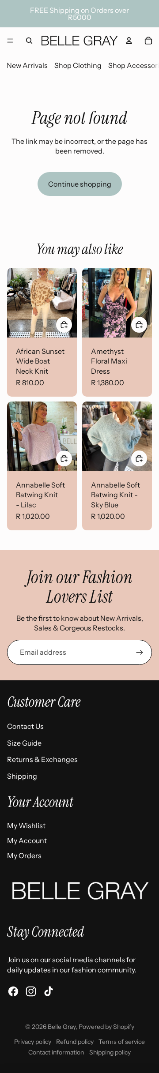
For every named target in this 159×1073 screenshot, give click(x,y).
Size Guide (24, 743)
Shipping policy (110, 1052)
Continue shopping (79, 184)
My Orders (24, 855)
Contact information (56, 1052)
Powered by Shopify (106, 1027)
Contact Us (25, 726)
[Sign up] (139, 652)
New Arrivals (27, 65)
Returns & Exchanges (42, 759)
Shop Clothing (78, 65)
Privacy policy (32, 1042)
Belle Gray (62, 1027)
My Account (27, 840)
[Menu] (10, 40)
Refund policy (75, 1042)
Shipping (22, 776)
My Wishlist (26, 825)
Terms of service (121, 1042)
